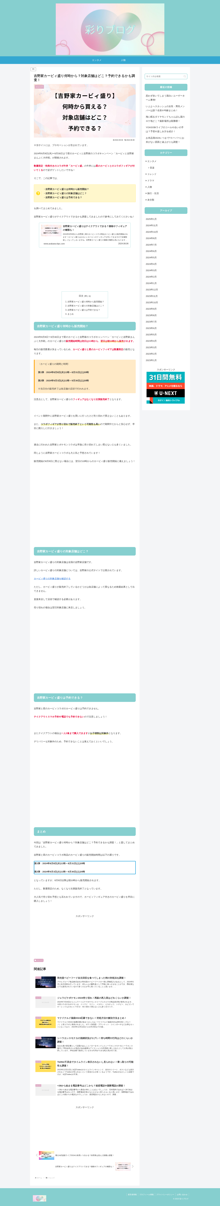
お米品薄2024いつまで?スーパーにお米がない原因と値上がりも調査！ (165, 140)
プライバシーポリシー (165, 1195)
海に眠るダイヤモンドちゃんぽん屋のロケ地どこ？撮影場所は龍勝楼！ (165, 119)
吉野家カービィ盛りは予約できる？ (83, 310)
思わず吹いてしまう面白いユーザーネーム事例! (165, 98)
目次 (81, 296)
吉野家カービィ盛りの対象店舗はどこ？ (85, 306)
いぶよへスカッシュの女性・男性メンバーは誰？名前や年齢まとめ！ (165, 108)
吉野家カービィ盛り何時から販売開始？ (85, 301)
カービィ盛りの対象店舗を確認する (52, 578)
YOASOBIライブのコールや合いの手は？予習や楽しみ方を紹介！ (165, 129)
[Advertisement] (85, 269)
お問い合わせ (182, 1195)
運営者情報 (132, 1195)
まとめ (70, 314)
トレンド (40, 960)
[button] (185, 76)
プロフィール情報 (146, 1195)
